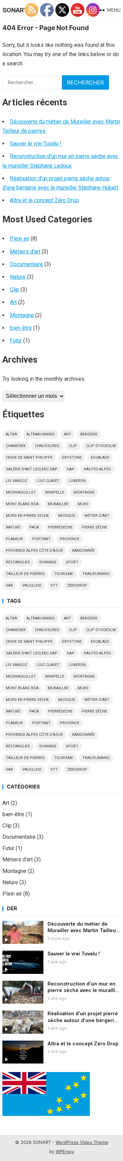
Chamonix (16, 446)
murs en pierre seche (27, 515)
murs (83, 504)
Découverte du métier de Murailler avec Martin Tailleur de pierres (82, 927)
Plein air (19, 238)
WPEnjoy (65, 1151)
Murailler (58, 504)
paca (34, 527)
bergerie (88, 434)
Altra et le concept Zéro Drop (44, 200)
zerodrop (77, 585)
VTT (54, 585)
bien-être (21, 328)
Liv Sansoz (16, 481)
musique (66, 515)
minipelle (54, 492)
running (47, 562)
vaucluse (31, 585)
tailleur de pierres (25, 574)
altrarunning (40, 434)
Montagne (22, 315)
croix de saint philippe (29, 457)
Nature (18, 277)
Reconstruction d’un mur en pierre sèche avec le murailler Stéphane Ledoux (83, 987)
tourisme (63, 574)
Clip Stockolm (101, 446)
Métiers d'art (25, 251)
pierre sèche (94, 527)
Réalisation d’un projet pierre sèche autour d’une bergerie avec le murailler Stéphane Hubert (82, 1017)
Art (13, 302)
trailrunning (96, 574)
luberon (77, 481)
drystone (72, 457)
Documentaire (26, 264)
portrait (41, 539)
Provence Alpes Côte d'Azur (34, 550)
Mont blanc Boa (22, 504)
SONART (15, 10)
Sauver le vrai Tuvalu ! (36, 143)
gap (70, 469)
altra (11, 434)
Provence (69, 539)
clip (73, 446)
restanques (18, 562)
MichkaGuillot (21, 492)
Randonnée (83, 550)
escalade (100, 457)
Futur (16, 340)
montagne (84, 492)
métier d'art (96, 515)
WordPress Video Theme (82, 1142)
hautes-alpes (97, 469)
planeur (14, 539)
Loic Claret (48, 481)
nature (13, 527)
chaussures (47, 446)
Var (9, 585)
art (67, 434)
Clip (14, 289)
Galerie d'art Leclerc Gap (31, 469)
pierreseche (60, 527)
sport (72, 562)
